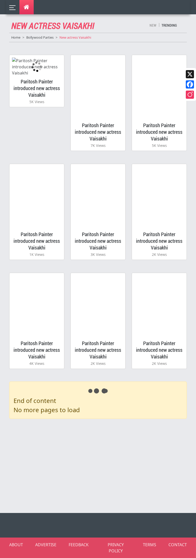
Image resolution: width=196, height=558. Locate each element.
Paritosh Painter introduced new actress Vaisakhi (37, 88)
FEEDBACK (79, 545)
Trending (169, 25)
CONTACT (177, 545)
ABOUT (16, 545)
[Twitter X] (190, 74)
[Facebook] (190, 84)
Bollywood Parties (40, 37)
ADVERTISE (45, 545)
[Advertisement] (101, 465)
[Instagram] (190, 95)
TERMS (149, 545)
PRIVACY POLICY (116, 548)
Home (15, 37)
